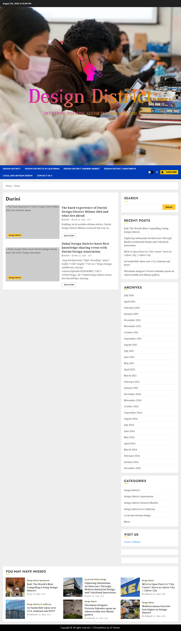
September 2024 (133, 412)
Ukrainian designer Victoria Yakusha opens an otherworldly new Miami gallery (100, 610)
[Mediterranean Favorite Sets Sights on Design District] (130, 609)
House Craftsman (132, 542)
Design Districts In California (42, 168)
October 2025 (131, 332)
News (127, 521)
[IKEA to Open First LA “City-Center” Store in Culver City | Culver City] (130, 587)
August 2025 (130, 344)
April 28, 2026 (93, 596)
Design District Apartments (120, 168)
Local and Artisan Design (18, 175)
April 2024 (129, 443)
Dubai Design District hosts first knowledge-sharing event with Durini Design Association (85, 247)
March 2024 (130, 449)
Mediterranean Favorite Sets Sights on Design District (156, 609)
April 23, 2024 (80, 256)
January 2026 (131, 313)
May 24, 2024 (79, 220)
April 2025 (129, 369)
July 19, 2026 (35, 594)
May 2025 (129, 363)
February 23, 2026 (37, 615)
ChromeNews (99, 627)
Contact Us (43, 175)
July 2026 (129, 295)
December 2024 (132, 394)
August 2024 (130, 418)
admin (67, 220)
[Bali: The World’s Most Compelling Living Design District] (15, 587)
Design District (12, 168)
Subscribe (171, 172)
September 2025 (133, 338)
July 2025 (129, 351)
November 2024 (132, 400)
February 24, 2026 (152, 594)
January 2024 (131, 462)
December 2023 (132, 468)
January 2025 (131, 387)
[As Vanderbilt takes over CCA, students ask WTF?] (15, 609)
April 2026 (129, 301)
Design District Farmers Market (82, 168)
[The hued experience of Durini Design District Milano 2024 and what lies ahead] (33, 222)
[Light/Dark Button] (151, 172)
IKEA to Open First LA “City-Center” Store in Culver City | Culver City (148, 253)
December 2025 (132, 320)
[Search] (157, 172)
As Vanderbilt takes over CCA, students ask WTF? (41, 609)
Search (131, 198)
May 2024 (129, 437)
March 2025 (130, 375)
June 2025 (129, 357)
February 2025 (132, 381)
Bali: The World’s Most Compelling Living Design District (42, 587)
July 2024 (129, 425)
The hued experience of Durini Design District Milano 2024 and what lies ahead (85, 212)
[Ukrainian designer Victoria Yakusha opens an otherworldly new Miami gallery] (72, 609)
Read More (69, 235)
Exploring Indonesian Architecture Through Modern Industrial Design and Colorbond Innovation (148, 242)
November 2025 (132, 326)
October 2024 (131, 406)
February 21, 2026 (152, 616)
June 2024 (129, 431)
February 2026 (132, 307)
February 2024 (132, 455)
